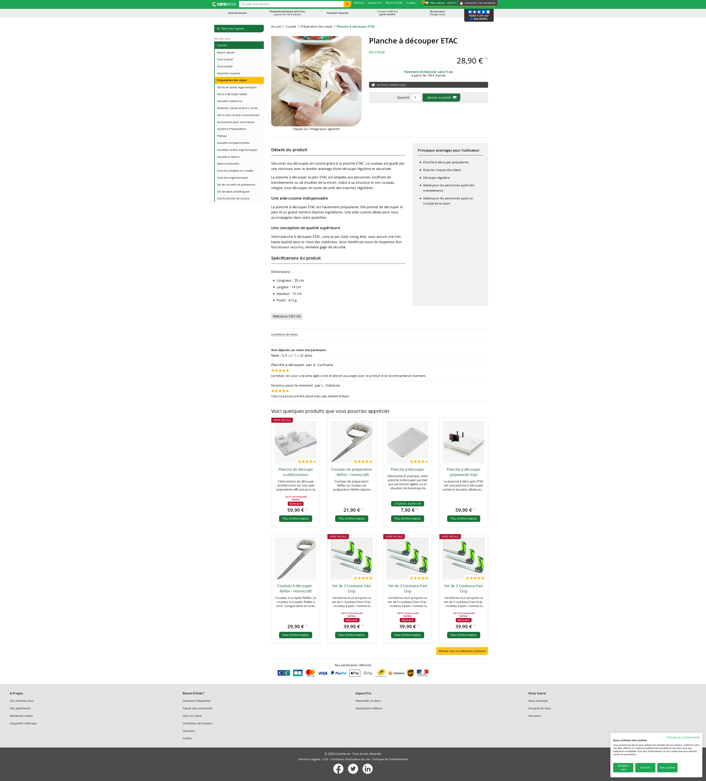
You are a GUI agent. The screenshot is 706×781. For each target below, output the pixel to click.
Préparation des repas (232, 80)
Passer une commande (197, 708)
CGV (325, 759)
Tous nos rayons (230, 28)
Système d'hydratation (231, 129)
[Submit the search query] (347, 4)
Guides (187, 738)
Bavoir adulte (225, 52)
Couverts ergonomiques (232, 177)
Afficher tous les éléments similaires (462, 651)
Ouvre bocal (225, 59)
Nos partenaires (20, 708)
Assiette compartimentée (233, 143)
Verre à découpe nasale (232, 94)
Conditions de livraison (198, 723)
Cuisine (222, 45)
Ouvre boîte (225, 66)
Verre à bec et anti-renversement (238, 115)
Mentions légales (309, 759)
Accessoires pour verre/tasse (235, 122)
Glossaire (189, 731)
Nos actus (534, 716)
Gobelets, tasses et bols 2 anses (237, 108)
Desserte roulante (228, 73)
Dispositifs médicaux (23, 723)
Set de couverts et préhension (236, 184)
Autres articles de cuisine (233, 198)
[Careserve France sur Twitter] (353, 774)
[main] (379, 341)
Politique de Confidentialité (389, 759)
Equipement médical (369, 708)
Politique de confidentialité (683, 737)
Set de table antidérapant (233, 191)
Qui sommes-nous (22, 700)
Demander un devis (368, 700)
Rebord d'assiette (228, 163)
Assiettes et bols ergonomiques (237, 150)
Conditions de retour (284, 334)
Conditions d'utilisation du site (350, 759)
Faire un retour (192, 716)
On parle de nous (539, 708)
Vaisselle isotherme (229, 101)
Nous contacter (538, 700)
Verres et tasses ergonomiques (237, 87)
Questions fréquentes (197, 700)
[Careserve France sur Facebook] (338, 774)
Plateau (222, 136)
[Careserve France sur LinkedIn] (368, 774)
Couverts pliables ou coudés (235, 170)
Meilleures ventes (21, 716)
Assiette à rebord (228, 157)
